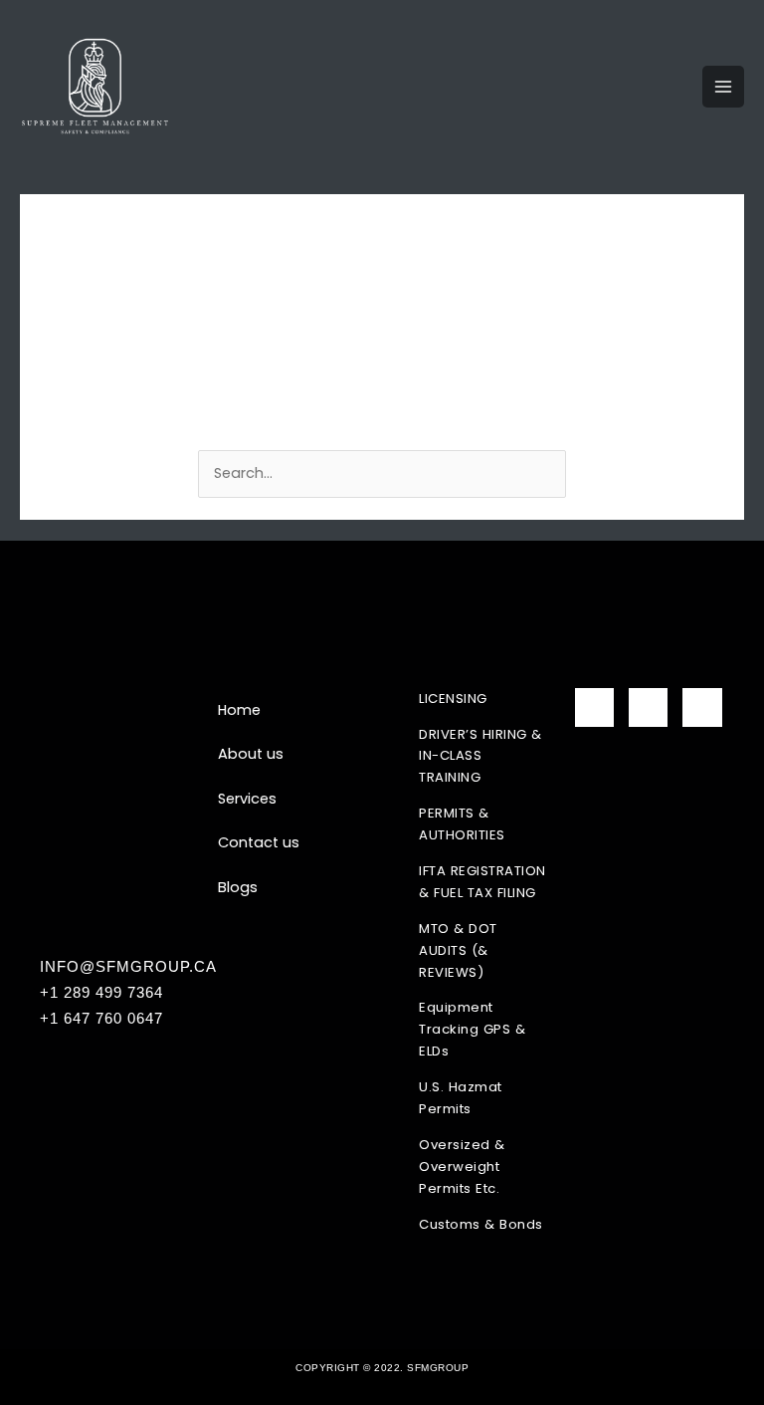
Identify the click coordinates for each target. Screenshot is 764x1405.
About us (251, 754)
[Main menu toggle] (723, 87)
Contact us (258, 842)
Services (247, 799)
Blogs (238, 887)
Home (239, 710)
